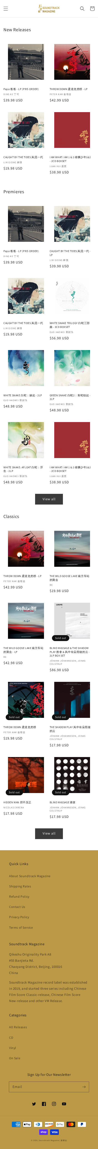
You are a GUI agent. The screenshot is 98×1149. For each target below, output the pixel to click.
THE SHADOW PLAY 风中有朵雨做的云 (70, 729)
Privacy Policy (19, 917)
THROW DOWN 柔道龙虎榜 (19, 727)
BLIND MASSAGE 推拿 (63, 802)
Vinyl (12, 1048)
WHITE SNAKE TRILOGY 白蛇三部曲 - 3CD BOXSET (70, 325)
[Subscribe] (84, 1087)
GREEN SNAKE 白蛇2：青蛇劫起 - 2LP (70, 397)
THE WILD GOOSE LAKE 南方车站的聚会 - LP (23, 650)
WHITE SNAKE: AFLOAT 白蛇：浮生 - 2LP (23, 469)
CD (11, 1038)
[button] (6, 9)
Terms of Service (21, 927)
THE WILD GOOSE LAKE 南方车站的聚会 (70, 578)
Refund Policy (19, 896)
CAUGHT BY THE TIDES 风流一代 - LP (70, 253)
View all (49, 499)
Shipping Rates (20, 886)
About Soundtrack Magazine (30, 876)
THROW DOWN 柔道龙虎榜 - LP (69, 89)
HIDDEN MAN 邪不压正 (17, 802)
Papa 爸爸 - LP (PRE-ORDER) (21, 89)
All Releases (18, 1027)
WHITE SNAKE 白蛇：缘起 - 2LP (22, 395)
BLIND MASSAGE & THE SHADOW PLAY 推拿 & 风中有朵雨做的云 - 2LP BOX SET (70, 651)
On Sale (14, 1058)
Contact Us (17, 907)
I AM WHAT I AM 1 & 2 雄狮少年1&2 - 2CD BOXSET (70, 159)
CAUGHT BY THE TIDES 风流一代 (23, 157)
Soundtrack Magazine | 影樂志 (53, 1140)
